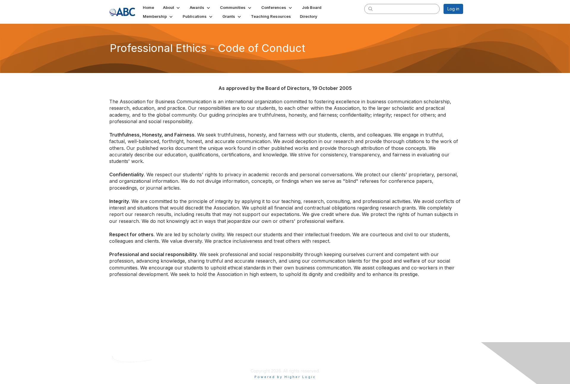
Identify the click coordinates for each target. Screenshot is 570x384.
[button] (172, 7)
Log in (453, 8)
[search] (370, 8)
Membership (328, 353)
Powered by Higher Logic (285, 377)
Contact (416, 353)
